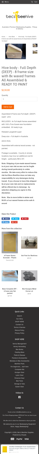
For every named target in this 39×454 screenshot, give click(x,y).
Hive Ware (12, 36)
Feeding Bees (19, 352)
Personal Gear (19, 378)
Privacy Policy (19, 333)
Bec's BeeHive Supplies (25, 432)
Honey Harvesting (19, 346)
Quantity (5, 95)
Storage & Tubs (19, 384)
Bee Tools (19, 381)
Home (3, 36)
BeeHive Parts (19, 364)
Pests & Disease (19, 355)
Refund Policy (19, 330)
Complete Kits (19, 369)
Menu (6, 2)
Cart (35, 2)
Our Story (19, 319)
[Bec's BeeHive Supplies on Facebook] (19, 397)
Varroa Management (19, 344)
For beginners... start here (19, 366)
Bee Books (19, 349)
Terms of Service (19, 327)
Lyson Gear (20, 375)
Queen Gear (19, 386)
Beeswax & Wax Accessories (19, 361)
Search (19, 316)
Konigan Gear (19, 372)
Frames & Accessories (19, 358)
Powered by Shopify (19, 435)
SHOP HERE (19, 321)
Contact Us (19, 324)
